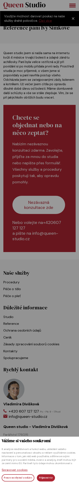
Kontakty (10, 351)
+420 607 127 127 (34, 411)
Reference (11, 323)
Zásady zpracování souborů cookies (31, 344)
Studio (8, 317)
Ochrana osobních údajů (22, 330)
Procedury (11, 282)
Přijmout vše (46, 477)
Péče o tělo (12, 289)
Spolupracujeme (15, 358)
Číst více (45, 21)
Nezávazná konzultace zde (38, 205)
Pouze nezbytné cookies (18, 477)
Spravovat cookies (15, 470)
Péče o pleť (12, 296)
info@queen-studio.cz (35, 235)
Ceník (7, 337)
